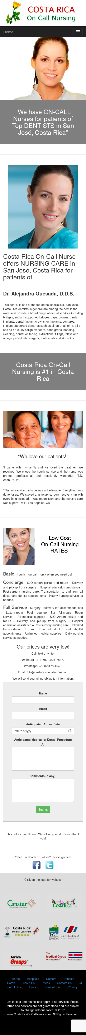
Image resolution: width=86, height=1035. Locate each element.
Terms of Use (52, 987)
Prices (46, 983)
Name (43, 693)
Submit (43, 809)
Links (32, 987)
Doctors (51, 979)
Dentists (68, 979)
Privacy (72, 987)
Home (8, 31)
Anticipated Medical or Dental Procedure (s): (43, 741)
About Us (29, 983)
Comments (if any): (43, 776)
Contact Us (64, 983)
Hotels (11, 983)
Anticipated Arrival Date (43, 724)
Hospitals (33, 979)
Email (43, 709)
